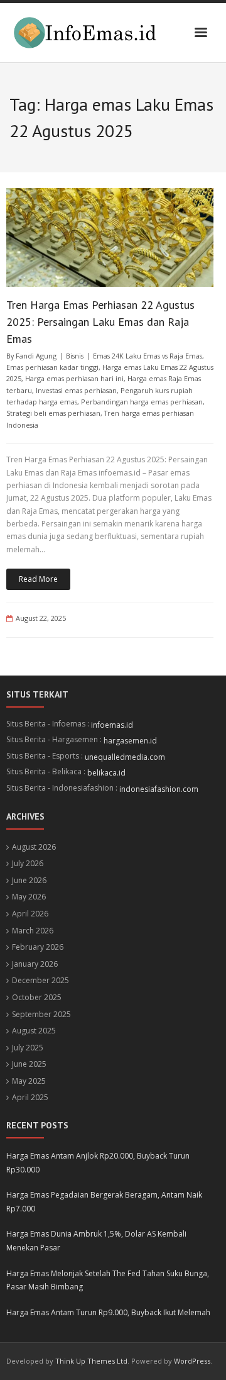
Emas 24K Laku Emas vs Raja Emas (147, 355)
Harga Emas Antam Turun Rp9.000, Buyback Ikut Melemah (108, 1312)
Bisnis (74, 355)
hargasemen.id (130, 740)
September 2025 (41, 1014)
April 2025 (30, 1097)
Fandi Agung (36, 355)
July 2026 (27, 863)
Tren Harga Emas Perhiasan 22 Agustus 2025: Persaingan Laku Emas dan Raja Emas (100, 322)
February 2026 (37, 947)
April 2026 (30, 913)
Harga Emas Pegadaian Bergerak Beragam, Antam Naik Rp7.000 (104, 1201)
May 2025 (29, 1081)
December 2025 (40, 980)
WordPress (192, 1361)
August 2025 (34, 1030)
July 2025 (27, 1047)
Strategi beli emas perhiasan (53, 413)
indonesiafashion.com (158, 789)
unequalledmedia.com (125, 757)
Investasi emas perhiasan (76, 390)
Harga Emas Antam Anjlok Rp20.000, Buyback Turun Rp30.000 (98, 1162)
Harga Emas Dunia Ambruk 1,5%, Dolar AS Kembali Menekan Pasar (96, 1240)
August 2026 (34, 847)
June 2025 (29, 1064)
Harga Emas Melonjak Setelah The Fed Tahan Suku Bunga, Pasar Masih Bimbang (107, 1280)
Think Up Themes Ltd (91, 1361)
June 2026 (29, 880)
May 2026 (29, 896)
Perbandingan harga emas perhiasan (142, 401)
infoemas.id (112, 725)
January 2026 (35, 964)
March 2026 (32, 930)
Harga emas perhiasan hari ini (74, 378)
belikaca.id (106, 772)
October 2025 (37, 997)
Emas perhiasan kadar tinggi (52, 367)
